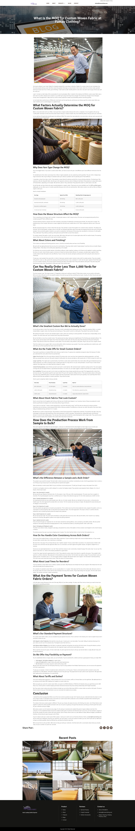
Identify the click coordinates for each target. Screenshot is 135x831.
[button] (101, 727)
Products (60, 3)
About (53, 3)
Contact (76, 3)
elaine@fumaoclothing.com (101, 3)
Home (47, 3)
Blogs (69, 3)
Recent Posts (67, 738)
